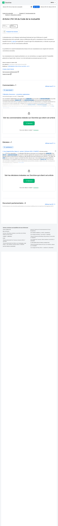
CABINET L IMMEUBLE (7, 236)
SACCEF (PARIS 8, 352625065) (9, 246)
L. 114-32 (13, 41)
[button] (29, 69)
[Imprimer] (31, 7)
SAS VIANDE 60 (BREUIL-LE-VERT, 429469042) (40, 232)
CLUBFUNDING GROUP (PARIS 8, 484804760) (39, 242)
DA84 (4, 238)
